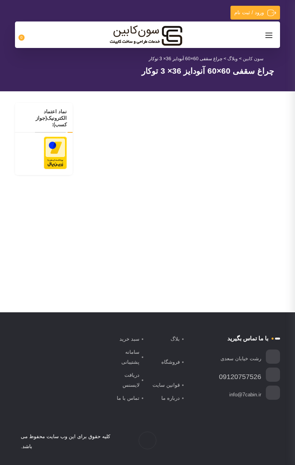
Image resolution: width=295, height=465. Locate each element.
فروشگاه (170, 362)
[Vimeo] (246, 441)
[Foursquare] (230, 441)
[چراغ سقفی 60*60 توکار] (130, 161)
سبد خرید (129, 339)
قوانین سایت (166, 385)
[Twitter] (262, 441)
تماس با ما (128, 398)
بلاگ (175, 339)
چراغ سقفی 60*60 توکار (140, 223)
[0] (26, 35)
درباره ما (170, 398)
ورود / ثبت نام (249, 12)
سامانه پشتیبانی (130, 357)
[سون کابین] (145, 35)
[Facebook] (270, 441)
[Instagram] (254, 441)
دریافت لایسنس (131, 380)
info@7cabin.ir (245, 394)
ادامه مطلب (156, 267)
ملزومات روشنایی (111, 211)
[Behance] (238, 441)
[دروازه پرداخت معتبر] (55, 152)
